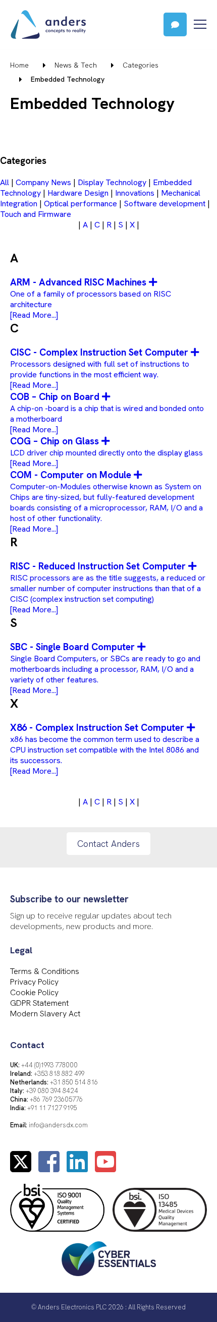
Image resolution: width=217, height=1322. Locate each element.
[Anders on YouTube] (105, 1168)
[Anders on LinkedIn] (77, 1168)
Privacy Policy (34, 981)
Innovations (134, 193)
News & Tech (76, 65)
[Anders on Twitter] (20, 1168)
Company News (43, 182)
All (4, 182)
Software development (164, 203)
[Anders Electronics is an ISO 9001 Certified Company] (57, 1208)
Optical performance (80, 203)
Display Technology (112, 182)
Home (19, 65)
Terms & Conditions (44, 971)
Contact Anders (108, 843)
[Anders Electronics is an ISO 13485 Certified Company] (159, 1210)
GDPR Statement (39, 1003)
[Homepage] (81, 24)
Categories (140, 65)
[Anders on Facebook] (49, 1168)
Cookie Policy (34, 992)
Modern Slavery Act (45, 1013)
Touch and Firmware (35, 214)
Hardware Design (77, 193)
